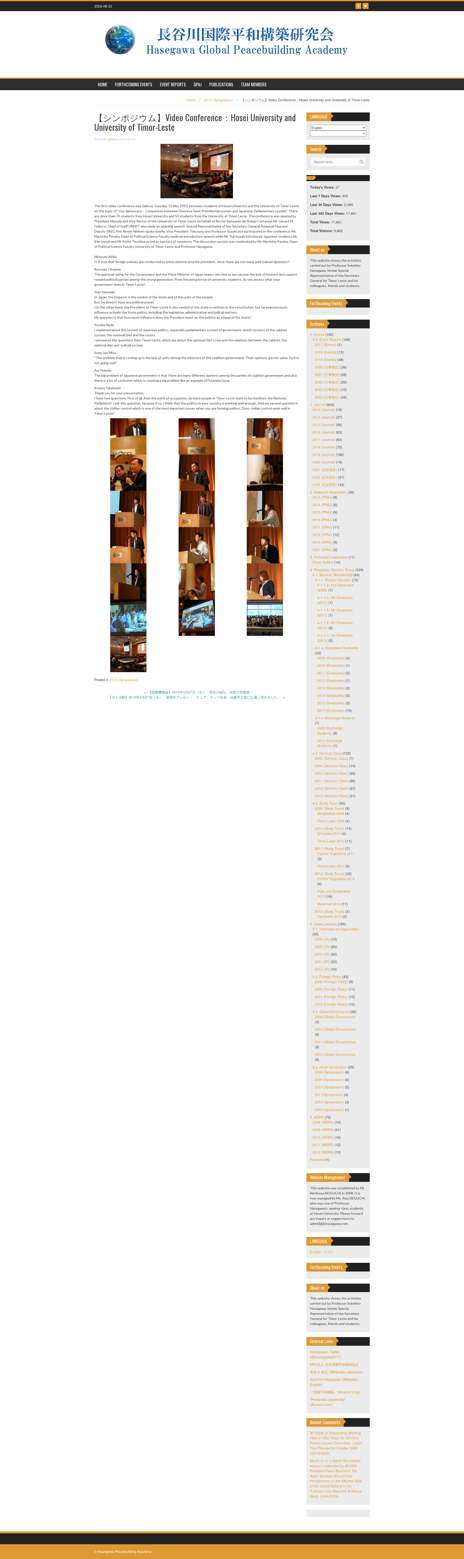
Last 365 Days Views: (328, 213)
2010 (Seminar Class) (331, 773)
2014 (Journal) (323, 417)
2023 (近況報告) (324, 484)
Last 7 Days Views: (326, 195)
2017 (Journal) (323, 439)
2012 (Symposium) (329, 1102)
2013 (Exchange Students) (329, 743)
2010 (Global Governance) (335, 1029)
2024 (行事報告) (327, 397)
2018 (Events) (325, 352)
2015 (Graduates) (331, 702)
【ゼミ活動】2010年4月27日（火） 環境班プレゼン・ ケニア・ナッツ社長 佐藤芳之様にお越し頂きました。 (196, 697)
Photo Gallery (322, 562)
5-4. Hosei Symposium (329, 1067)
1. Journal (317, 404)
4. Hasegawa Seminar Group (332, 569)
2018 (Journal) (323, 447)
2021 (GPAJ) (322, 549)
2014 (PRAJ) (322, 504)
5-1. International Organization (335, 929)
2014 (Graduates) (331, 695)
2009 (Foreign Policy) (331, 989)
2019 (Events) (325, 359)
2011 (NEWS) (323, 1144)
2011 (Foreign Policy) (331, 996)
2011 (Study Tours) (329, 848)
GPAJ (198, 84)
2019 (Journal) (323, 454)
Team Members (254, 84)
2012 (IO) (322, 969)
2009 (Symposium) (329, 1079)
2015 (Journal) (323, 424)
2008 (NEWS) (323, 1122)
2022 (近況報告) (324, 477)
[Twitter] (365, 6)
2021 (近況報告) (324, 469)
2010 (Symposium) (218, 99)
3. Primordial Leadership (329, 557)
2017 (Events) (325, 344)
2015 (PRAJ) (322, 512)
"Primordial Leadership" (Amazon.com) (328, 1402)
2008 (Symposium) (329, 1072)
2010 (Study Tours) (329, 828)
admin (111, 139)
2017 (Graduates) (331, 710)
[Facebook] (358, 6)
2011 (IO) (322, 961)
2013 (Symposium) (329, 1109)
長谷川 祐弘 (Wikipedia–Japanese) (336, 1371)
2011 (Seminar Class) (331, 780)
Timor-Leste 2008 (330, 820)
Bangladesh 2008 (330, 813)
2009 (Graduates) (331, 657)
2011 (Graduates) (331, 672)
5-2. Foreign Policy (326, 976)
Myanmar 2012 (329, 903)
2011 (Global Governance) (335, 1041)
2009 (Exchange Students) (329, 730)
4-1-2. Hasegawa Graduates (336, 647)
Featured (317, 1159)
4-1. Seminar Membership (332, 574)
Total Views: (320, 222)
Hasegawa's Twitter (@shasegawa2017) (325, 1354)
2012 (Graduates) (331, 680)
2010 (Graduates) (331, 665)
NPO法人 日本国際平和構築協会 (334, 1364)
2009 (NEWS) (323, 1129)
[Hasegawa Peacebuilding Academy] (230, 43)
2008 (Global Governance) (335, 1016)
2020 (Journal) (323, 462)
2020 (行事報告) (327, 367)
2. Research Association (328, 492)
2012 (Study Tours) (329, 873)
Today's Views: (323, 187)
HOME (102, 84)
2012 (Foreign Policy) (331, 1004)
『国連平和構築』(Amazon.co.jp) (335, 1392)
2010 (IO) (322, 954)
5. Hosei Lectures (323, 923)
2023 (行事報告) (327, 389)
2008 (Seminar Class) (331, 758)
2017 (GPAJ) (322, 527)
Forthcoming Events (133, 84)
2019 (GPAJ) (322, 542)
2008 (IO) (322, 939)
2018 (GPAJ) (322, 534)
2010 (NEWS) (323, 1137)
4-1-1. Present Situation (333, 579)
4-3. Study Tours (325, 803)
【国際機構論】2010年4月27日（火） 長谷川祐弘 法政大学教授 (197, 692)
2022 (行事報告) (327, 382)
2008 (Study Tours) (329, 808)
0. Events (317, 334)
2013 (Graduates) (331, 687)
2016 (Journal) (323, 432)
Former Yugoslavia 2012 (336, 878)
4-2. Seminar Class (327, 753)
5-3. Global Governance (330, 1011)
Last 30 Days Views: (327, 204)
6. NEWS (317, 1117)
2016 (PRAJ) (322, 519)
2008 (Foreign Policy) (331, 981)
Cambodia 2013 (329, 916)
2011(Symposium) (329, 1094)
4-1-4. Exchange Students (335, 717)
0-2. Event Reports (326, 339)
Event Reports (173, 84)
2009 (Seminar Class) (331, 765)
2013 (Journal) (323, 409)
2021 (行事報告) (327, 374)
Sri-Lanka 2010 (329, 833)
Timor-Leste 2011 (330, 866)
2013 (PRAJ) (322, 497)
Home (191, 99)
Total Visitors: (322, 230)
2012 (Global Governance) (335, 1054)
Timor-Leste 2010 (330, 840)
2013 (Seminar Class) (331, 795)
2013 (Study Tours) (329, 911)
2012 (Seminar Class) (331, 788)
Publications (221, 84)
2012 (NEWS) (323, 1152)
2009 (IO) (322, 946)
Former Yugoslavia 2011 (336, 853)
